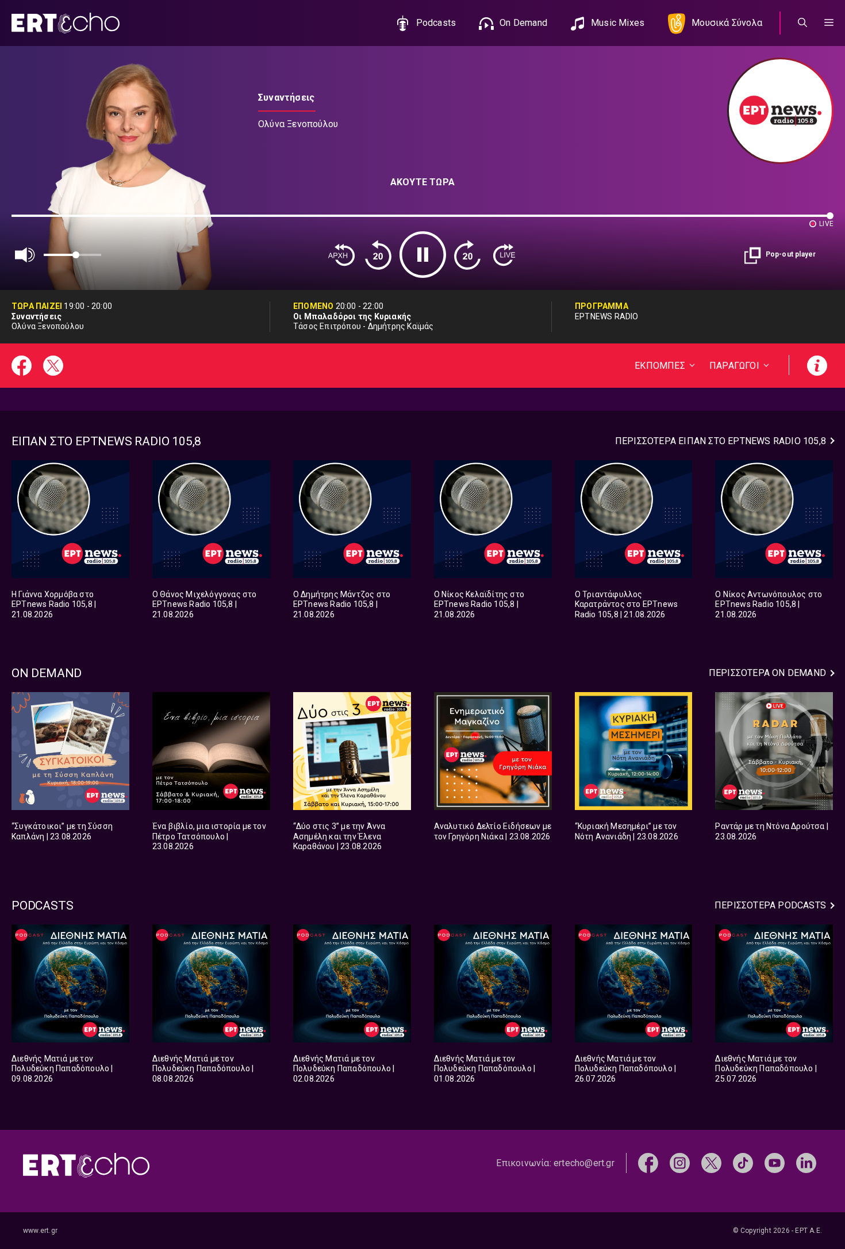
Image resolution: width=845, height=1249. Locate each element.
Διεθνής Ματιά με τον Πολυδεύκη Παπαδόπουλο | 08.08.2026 (203, 1068)
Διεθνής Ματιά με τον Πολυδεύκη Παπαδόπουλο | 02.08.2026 (344, 1068)
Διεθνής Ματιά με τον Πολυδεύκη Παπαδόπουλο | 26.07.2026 (626, 1068)
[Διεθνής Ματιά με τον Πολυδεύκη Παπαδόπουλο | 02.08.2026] (352, 983)
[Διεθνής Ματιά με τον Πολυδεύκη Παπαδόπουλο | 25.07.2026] (774, 983)
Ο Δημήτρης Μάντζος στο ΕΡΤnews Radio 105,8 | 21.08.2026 (341, 604)
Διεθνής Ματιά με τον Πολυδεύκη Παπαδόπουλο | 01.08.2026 (485, 1068)
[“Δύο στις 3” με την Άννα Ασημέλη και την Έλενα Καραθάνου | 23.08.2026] (352, 751)
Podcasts (436, 22)
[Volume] (25, 254)
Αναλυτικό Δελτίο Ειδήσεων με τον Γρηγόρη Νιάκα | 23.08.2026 (493, 831)
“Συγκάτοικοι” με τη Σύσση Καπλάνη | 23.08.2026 (62, 831)
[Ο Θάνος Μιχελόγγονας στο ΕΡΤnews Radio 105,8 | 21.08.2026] (211, 519)
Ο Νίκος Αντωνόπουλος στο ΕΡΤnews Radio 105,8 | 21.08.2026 (768, 604)
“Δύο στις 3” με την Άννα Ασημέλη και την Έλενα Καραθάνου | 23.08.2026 (339, 836)
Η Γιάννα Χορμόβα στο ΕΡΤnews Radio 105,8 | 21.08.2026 (53, 604)
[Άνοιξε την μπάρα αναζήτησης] (802, 23)
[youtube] (775, 1162)
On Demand (523, 22)
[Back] (341, 255)
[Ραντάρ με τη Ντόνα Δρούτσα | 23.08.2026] (774, 751)
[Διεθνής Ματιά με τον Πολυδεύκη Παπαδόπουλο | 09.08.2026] (70, 983)
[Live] (504, 255)
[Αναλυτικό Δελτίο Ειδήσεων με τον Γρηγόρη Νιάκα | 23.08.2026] (493, 751)
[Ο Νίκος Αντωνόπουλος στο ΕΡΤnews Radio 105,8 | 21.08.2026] (774, 519)
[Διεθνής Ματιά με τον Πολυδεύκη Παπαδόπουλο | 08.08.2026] (211, 983)
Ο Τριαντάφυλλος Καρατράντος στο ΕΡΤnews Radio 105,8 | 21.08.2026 (626, 604)
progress (30, 221)
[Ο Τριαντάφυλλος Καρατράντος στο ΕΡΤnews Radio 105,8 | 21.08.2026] (634, 519)
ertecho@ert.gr (584, 1163)
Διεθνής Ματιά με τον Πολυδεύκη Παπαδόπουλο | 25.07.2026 (766, 1068)
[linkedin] (806, 1162)
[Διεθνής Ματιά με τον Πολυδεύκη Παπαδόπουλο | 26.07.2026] (634, 983)
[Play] (423, 254)
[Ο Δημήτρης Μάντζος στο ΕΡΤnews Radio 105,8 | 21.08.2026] (352, 519)
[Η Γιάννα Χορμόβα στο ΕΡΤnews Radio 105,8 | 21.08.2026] (70, 519)
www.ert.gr (40, 1231)
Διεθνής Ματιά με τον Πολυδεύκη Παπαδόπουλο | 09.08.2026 (62, 1068)
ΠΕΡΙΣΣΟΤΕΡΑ (720, 441)
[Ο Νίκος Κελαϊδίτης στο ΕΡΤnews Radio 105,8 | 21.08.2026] (493, 519)
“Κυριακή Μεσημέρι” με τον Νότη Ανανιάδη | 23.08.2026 (626, 831)
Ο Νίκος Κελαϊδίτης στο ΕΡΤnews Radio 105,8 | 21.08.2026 (479, 604)
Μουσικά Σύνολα (727, 22)
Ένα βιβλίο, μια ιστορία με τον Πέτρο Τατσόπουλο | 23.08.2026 (209, 836)
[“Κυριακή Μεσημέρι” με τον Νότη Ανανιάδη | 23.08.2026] (634, 751)
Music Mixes (617, 22)
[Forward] (467, 255)
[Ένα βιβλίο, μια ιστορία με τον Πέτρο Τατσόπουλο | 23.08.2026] (211, 751)
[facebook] (648, 1162)
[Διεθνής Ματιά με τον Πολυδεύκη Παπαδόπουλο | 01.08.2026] (493, 983)
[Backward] (378, 255)
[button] (829, 23)
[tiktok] (743, 1162)
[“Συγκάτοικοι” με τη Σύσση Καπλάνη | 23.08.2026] (70, 751)
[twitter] (711, 1162)
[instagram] (680, 1162)
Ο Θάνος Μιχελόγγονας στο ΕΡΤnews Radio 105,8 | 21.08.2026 (204, 604)
